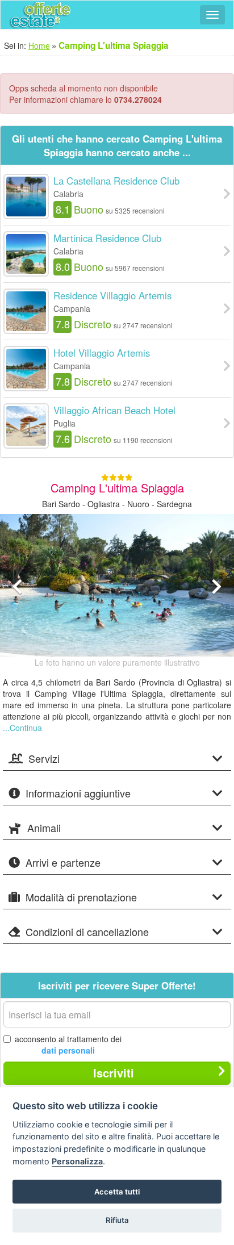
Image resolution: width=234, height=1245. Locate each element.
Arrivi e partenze (63, 862)
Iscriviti (113, 1072)
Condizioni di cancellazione (87, 932)
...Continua (22, 727)
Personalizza (77, 1161)
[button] (17, 615)
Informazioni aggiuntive (78, 793)
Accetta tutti (117, 1191)
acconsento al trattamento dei (68, 1044)
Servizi (44, 758)
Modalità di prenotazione (81, 897)
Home (39, 45)
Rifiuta (117, 1220)
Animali (44, 828)
